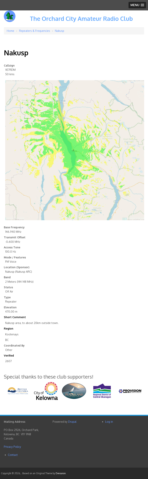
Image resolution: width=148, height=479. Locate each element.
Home (10, 30)
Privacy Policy (12, 446)
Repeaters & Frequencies (34, 30)
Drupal (72, 421)
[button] (137, 5)
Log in (109, 421)
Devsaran (61, 473)
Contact (13, 454)
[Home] (9, 19)
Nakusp (59, 30)
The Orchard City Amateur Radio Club (81, 18)
